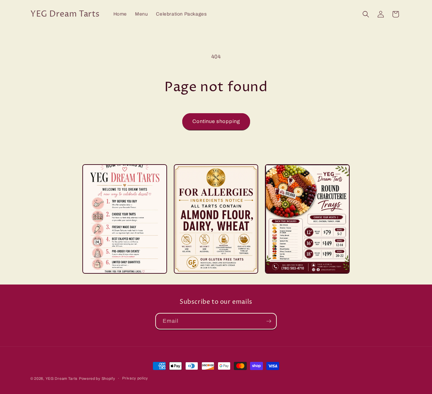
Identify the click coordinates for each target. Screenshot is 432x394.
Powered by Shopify (97, 378)
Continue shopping (216, 121)
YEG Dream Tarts (62, 378)
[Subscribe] (268, 321)
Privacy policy (135, 378)
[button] (365, 14)
